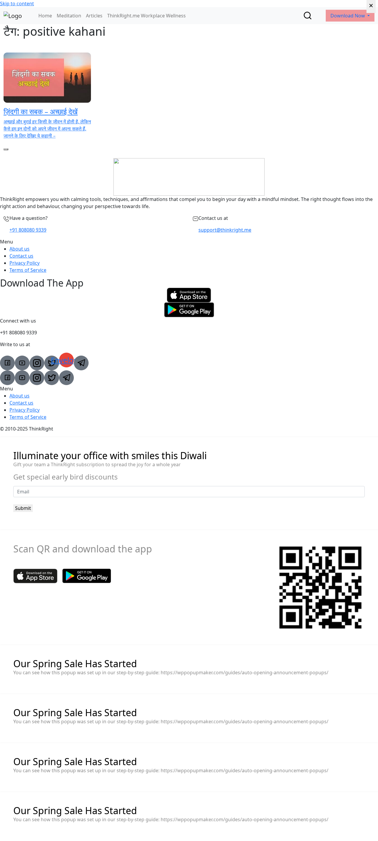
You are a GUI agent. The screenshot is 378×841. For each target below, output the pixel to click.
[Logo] (13, 15)
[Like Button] (6, 149)
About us (19, 249)
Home (45, 15)
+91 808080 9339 (27, 230)
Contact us (21, 256)
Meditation (69, 15)
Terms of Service (27, 270)
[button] (189, 241)
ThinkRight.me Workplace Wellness (146, 15)
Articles (94, 15)
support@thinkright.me (224, 230)
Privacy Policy (24, 263)
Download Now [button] (348, 15)
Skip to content (17, 3)
